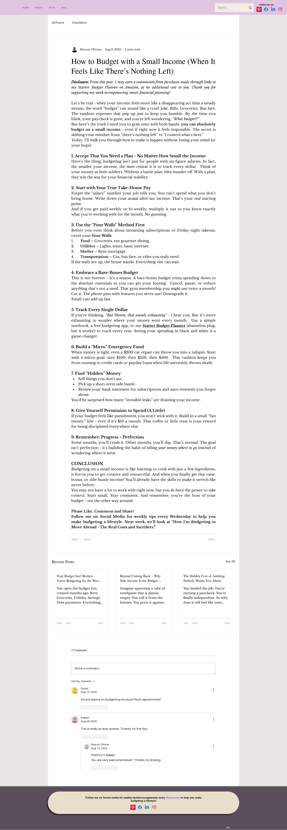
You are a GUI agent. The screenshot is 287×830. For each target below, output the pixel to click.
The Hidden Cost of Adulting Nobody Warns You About (204, 578)
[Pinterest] (259, 9)
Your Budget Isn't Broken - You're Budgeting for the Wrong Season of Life (79, 578)
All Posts (58, 22)
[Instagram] (280, 9)
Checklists (79, 22)
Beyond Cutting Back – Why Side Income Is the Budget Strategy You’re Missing (140, 578)
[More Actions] (213, 690)
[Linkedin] (273, 9)
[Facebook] (266, 9)
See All (230, 561)
